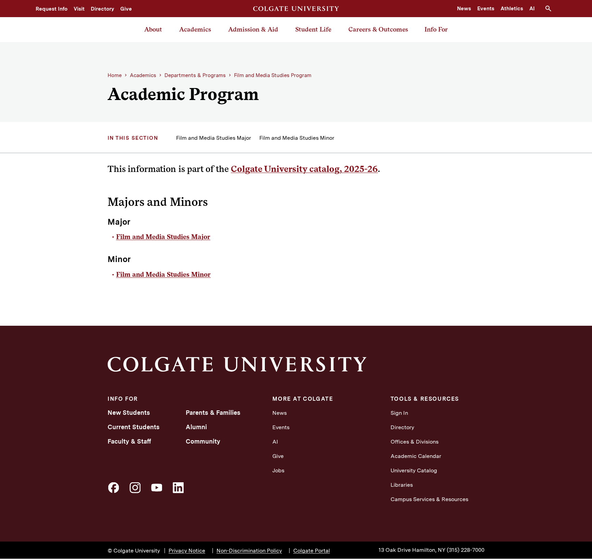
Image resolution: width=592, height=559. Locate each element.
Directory (102, 9)
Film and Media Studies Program (272, 75)
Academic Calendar (416, 456)
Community (203, 441)
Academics (195, 29)
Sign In (399, 413)
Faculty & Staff (129, 441)
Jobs (278, 470)
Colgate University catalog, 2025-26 (304, 168)
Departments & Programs (195, 75)
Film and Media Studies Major (213, 138)
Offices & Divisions (415, 441)
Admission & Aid (253, 29)
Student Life (313, 29)
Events (485, 8)
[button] (550, 8)
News (464, 8)
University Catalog (414, 470)
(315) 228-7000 (465, 550)
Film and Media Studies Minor (296, 138)
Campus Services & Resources (429, 499)
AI (532, 8)
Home (115, 75)
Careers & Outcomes (378, 29)
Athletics (512, 8)
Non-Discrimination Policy (249, 550)
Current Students (134, 427)
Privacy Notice (187, 550)
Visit (79, 9)
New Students (129, 412)
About (153, 29)
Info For (436, 29)
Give (126, 9)
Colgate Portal (311, 550)
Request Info (51, 9)
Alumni (196, 427)
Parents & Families (213, 412)
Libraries (402, 485)
